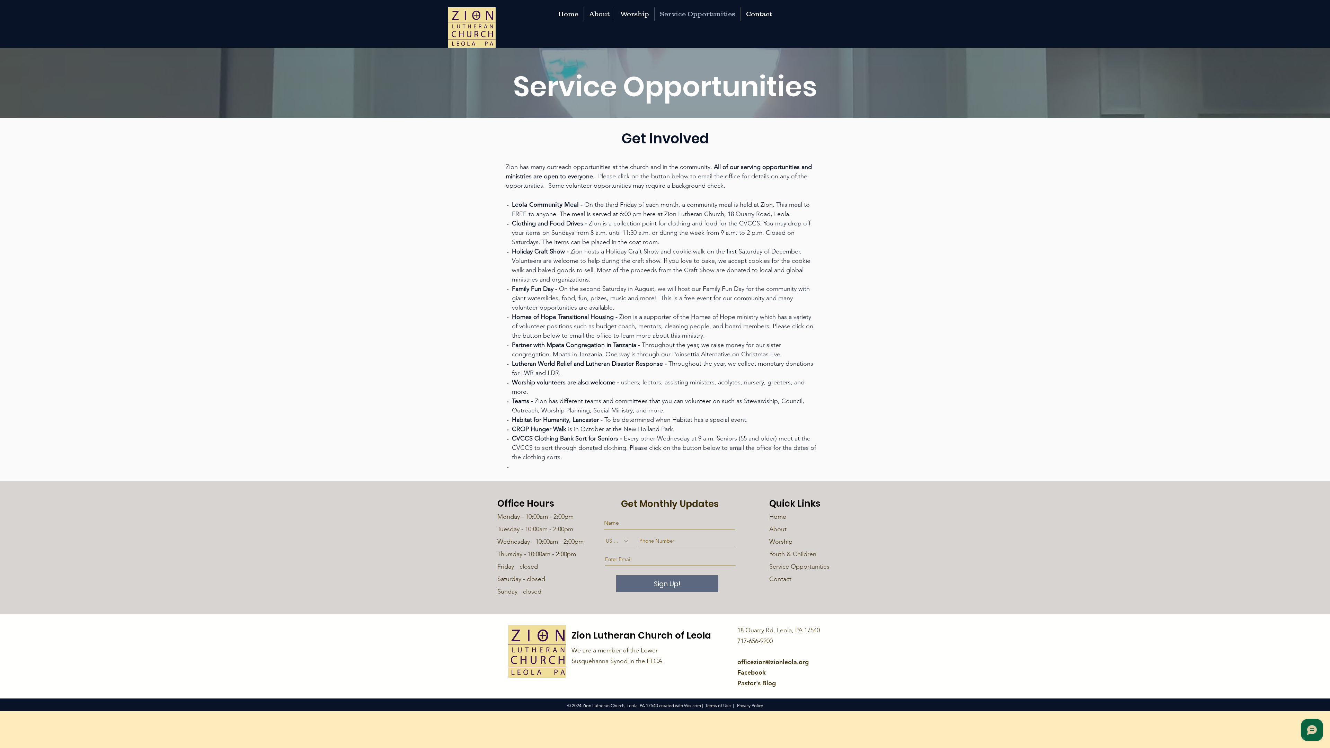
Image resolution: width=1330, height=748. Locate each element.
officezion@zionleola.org (773, 662)
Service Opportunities (800, 566)
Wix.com (692, 705)
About (778, 529)
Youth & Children (792, 554)
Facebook (751, 672)
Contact (780, 579)
